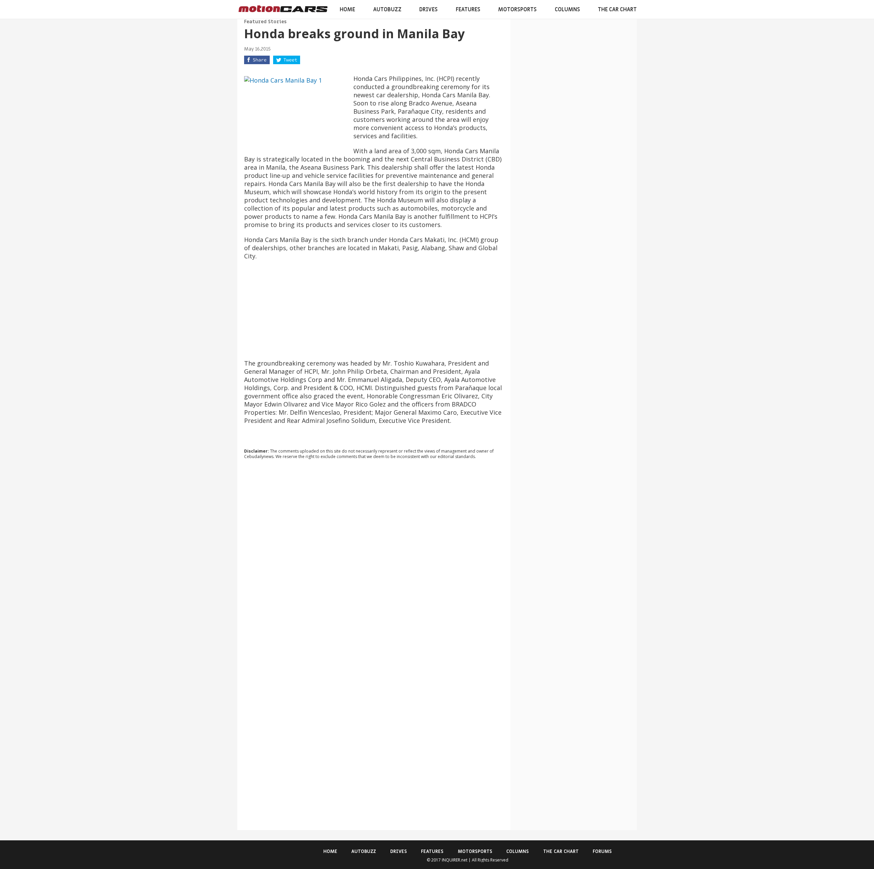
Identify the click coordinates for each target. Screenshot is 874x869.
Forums (602, 851)
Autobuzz (387, 9)
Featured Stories (265, 21)
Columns (567, 9)
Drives (428, 9)
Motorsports (517, 9)
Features (468, 9)
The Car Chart (617, 9)
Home (347, 9)
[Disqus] (374, 557)
